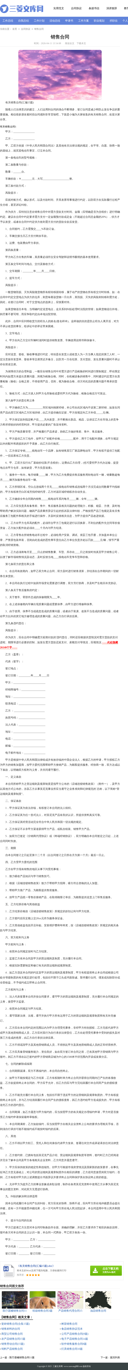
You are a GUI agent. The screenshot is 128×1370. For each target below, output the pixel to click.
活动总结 (55, 20)
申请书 (69, 20)
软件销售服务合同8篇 (74, 1343)
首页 (14, 29)
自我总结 (23, 20)
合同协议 (76, 8)
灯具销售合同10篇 (72, 1348)
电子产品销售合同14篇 (74, 1338)
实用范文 (58, 8)
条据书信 (94, 8)
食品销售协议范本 (72, 1328)
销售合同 (39, 29)
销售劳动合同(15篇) (12, 1343)
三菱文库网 (58, 1366)
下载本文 (81, 43)
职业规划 (99, 20)
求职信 (114, 20)
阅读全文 (69, 43)
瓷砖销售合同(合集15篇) (15, 1323)
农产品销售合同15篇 (13, 1338)
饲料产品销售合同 (12, 1348)
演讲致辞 (111, 8)
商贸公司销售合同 (12, 1333)
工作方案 (83, 20)
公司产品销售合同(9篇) (74, 1333)
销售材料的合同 (10, 1328)
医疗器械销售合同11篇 (21, 1357)
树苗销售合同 (69, 1323)
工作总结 (7, 20)
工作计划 (39, 20)
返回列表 (115, 1357)
